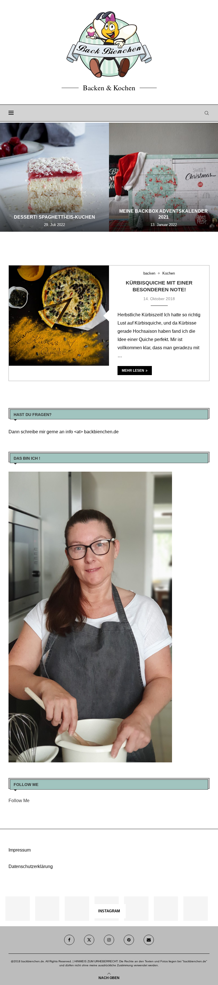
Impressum (20, 850)
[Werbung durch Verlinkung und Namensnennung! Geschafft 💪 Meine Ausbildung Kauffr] (77, 908)
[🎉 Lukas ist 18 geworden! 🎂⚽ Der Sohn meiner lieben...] (195, 908)
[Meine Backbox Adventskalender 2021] (163, 177)
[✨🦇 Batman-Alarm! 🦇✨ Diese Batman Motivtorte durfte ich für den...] (17, 908)
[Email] (149, 940)
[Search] (206, 113)
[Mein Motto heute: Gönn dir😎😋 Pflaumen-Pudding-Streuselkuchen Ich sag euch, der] (47, 908)
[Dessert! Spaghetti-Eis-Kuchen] (54, 177)
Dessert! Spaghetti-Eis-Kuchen (54, 217)
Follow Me (19, 800)
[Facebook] (69, 940)
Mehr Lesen (133, 371)
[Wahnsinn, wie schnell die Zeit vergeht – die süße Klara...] (166, 908)
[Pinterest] (129, 940)
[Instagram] (109, 940)
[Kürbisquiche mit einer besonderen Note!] (59, 315)
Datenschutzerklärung (31, 866)
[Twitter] (89, 940)
